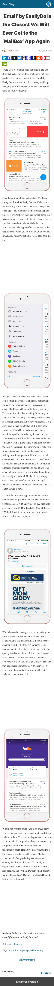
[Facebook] (9, 59)
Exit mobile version (27, 981)
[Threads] (24, 59)
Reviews (18, 944)
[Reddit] (38, 59)
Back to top (46, 973)
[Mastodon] (28, 59)
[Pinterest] (43, 59)
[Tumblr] (33, 59)
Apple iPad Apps (16, 950)
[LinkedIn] (4, 59)
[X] (14, 59)
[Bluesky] (19, 59)
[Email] (48, 59)
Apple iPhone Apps (35, 950)
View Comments (27, 959)
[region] (27, 266)
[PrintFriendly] (4, 65)
